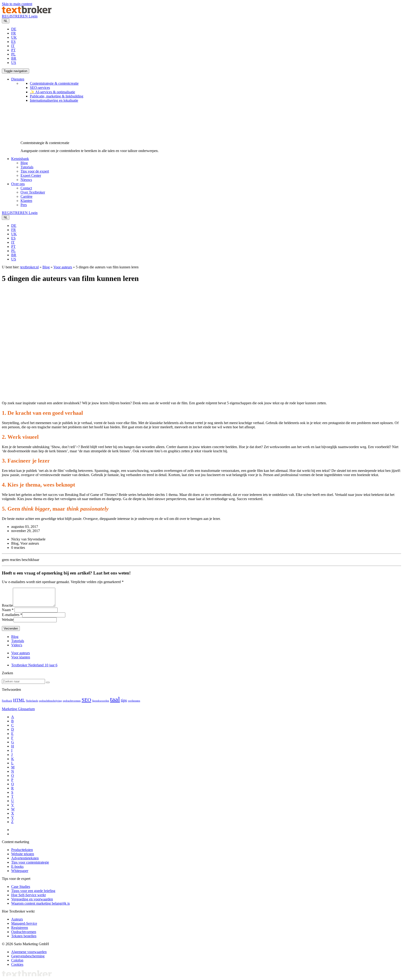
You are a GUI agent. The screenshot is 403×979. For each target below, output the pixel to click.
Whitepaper (19, 871)
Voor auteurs (62, 267)
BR (13, 58)
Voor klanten (20, 657)
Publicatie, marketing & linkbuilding (56, 96)
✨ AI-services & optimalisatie (52, 92)
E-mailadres (10, 615)
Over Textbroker (33, 192)
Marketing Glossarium (18, 709)
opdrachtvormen (72, 700)
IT (13, 46)
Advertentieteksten (25, 858)
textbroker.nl (29, 267)
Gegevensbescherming (28, 956)
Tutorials (27, 167)
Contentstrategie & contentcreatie (54, 83)
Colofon (17, 960)
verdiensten (134, 700)
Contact (26, 188)
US (13, 63)
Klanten (26, 201)
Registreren (19, 928)
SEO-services (40, 88)
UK (14, 37)
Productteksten (22, 850)
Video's (16, 645)
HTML (19, 700)
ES (13, 42)
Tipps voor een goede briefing (33, 891)
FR (13, 33)
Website (8, 620)
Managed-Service (24, 923)
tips (124, 700)
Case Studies (20, 887)
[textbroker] (27, 12)
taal (115, 699)
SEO (86, 700)
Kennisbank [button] (20, 159)
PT (13, 50)
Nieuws (26, 180)
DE (13, 29)
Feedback (7, 700)
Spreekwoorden (100, 700)
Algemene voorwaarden (29, 952)
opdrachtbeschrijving (50, 700)
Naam (6, 610)
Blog (24, 163)
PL (13, 54)
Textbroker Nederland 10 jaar (34, 665)
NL (5, 21)
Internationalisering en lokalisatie (54, 100)
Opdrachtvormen (23, 932)
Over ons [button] (18, 184)
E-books (17, 866)
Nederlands (32, 700)
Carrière (26, 196)
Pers (24, 205)
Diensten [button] (17, 79)
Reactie (7, 605)
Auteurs (17, 919)
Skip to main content (17, 4)
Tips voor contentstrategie (30, 862)
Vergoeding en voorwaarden (32, 899)
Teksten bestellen (23, 936)
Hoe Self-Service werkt (28, 895)
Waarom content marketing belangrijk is (40, 903)
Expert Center (31, 175)
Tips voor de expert (35, 171)
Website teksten (22, 854)
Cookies (17, 964)
